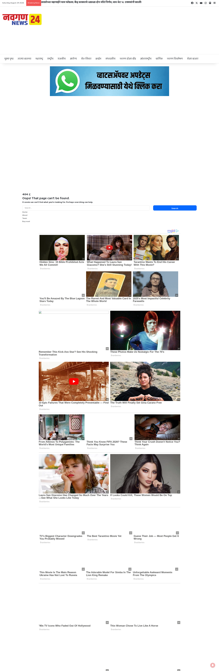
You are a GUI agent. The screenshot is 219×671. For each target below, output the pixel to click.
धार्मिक (159, 59)
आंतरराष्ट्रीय (146, 59)
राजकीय (62, 59)
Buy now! (26, 221)
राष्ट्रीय (50, 59)
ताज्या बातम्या (24, 59)
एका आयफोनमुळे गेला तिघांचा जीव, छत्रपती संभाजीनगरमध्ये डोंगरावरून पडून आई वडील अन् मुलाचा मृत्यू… (95, 2)
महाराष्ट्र (39, 59)
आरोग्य (73, 59)
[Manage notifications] (212, 665)
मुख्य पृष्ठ (9, 59)
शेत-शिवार (86, 59)
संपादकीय (110, 59)
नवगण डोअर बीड (128, 59)
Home (24, 212)
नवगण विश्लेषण (175, 59)
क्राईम (98, 59)
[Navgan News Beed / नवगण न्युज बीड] (22, 19)
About (25, 215)
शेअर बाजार (192, 59)
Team (24, 218)
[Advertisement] (146, 30)
